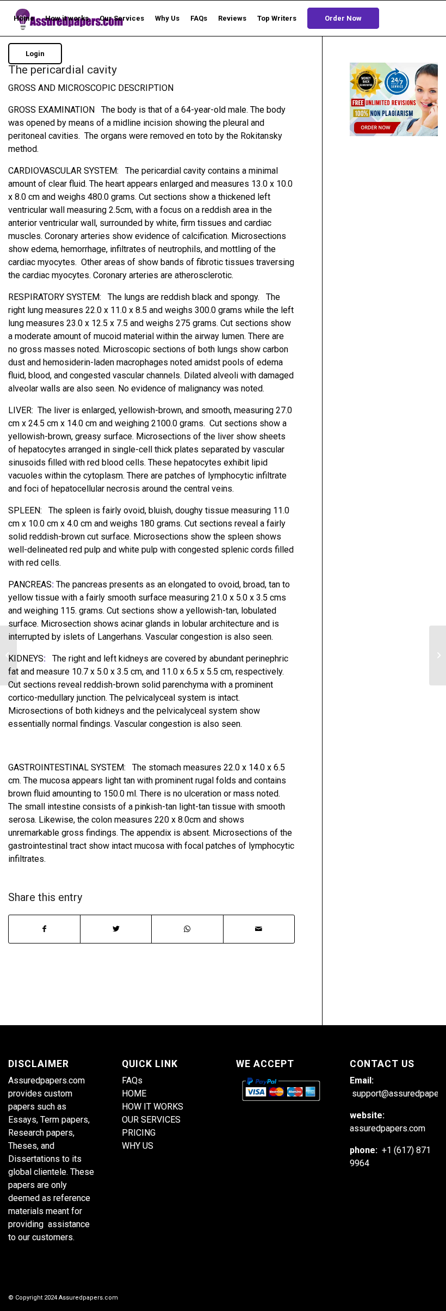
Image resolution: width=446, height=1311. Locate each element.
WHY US (137, 1146)
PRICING (139, 1133)
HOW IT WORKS (152, 1106)
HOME (134, 1093)
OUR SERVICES (151, 1119)
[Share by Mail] (259, 929)
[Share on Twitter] (115, 929)
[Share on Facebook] (44, 929)
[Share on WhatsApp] (187, 929)
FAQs (132, 1080)
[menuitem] (24, 18)
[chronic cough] (8, 655)
